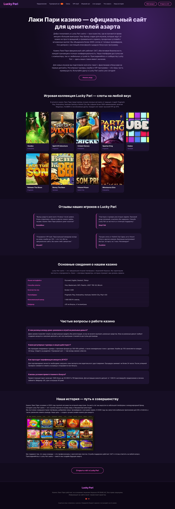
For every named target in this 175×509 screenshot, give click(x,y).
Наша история (119, 4)
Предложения (42, 4)
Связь (68, 4)
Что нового (107, 4)
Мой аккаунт (150, 4)
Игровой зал (85, 4)
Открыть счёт (164, 4)
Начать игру (87, 77)
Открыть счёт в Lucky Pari (87, 470)
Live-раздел (97, 4)
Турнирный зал (56, 4)
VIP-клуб (76, 4)
